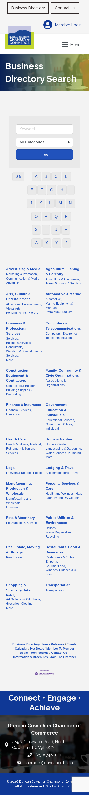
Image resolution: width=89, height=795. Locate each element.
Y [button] (56, 243)
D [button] (66, 176)
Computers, (53, 333)
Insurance (13, 414)
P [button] (46, 216)
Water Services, (56, 453)
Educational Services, (60, 420)
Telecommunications (59, 338)
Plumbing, (75, 453)
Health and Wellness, (60, 493)
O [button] (36, 216)
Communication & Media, (23, 278)
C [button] (56, 176)
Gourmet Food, (56, 566)
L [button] (50, 203)
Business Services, (19, 343)
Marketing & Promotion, (22, 274)
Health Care (16, 439)
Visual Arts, (13, 308)
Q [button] (56, 216)
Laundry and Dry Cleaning (63, 498)
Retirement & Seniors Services (20, 450)
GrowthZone (66, 786)
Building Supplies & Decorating (19, 392)
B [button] (46, 176)
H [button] (61, 190)
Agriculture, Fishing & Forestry (62, 271)
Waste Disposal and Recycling (59, 534)
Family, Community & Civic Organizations (63, 373)
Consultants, (14, 347)
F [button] (42, 190)
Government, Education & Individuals (56, 410)
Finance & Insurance (23, 405)
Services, (12, 338)
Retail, (10, 595)
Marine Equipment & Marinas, (59, 306)
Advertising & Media (23, 269)
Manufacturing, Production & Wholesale (19, 489)
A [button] (36, 176)
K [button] (40, 203)
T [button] (46, 229)
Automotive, (54, 299)
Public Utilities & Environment (60, 520)
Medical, (36, 444)
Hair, (79, 493)
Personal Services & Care (62, 486)
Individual (52, 428)
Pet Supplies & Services (22, 523)
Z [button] (66, 243)
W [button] (36, 243)
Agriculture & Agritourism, (63, 279)
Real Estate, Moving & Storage (23, 549)
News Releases (53, 644)
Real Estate (14, 557)
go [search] (46, 154)
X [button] (46, 243)
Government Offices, (59, 424)
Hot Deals (37, 648)
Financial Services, (19, 410)
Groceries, (13, 603)
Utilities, (51, 528)
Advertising (13, 282)
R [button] (66, 216)
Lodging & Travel (60, 468)
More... (33, 312)
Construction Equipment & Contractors (17, 376)
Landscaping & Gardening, (64, 448)
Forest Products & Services (64, 283)
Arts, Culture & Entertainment (18, 296)
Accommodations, (58, 473)
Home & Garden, (57, 444)
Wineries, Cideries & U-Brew (61, 572)
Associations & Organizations (56, 383)
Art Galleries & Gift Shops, (23, 599)
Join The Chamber (63, 657)
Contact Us (65, 8)
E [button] (32, 190)
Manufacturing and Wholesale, (18, 501)
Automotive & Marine (63, 294)
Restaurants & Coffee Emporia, (60, 559)
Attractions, (13, 304)
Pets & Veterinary (20, 518)
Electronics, (70, 333)
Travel (75, 473)
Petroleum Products (59, 312)
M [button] (60, 203)
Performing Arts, (16, 312)
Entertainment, (32, 304)
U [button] (55, 229)
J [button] (31, 203)
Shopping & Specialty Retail (19, 587)
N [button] (70, 203)
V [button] (66, 229)
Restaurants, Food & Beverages (63, 549)
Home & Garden (59, 439)
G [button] (51, 190)
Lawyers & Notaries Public (24, 473)
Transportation (58, 585)
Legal (11, 468)
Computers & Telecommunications (63, 325)
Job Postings (39, 652)
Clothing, (27, 603)
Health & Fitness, (17, 444)
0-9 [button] (18, 176)
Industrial (12, 507)
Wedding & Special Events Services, (24, 353)
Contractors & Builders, (21, 386)
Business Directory (28, 8)
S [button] (36, 229)
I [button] (70, 190)
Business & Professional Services (16, 328)
